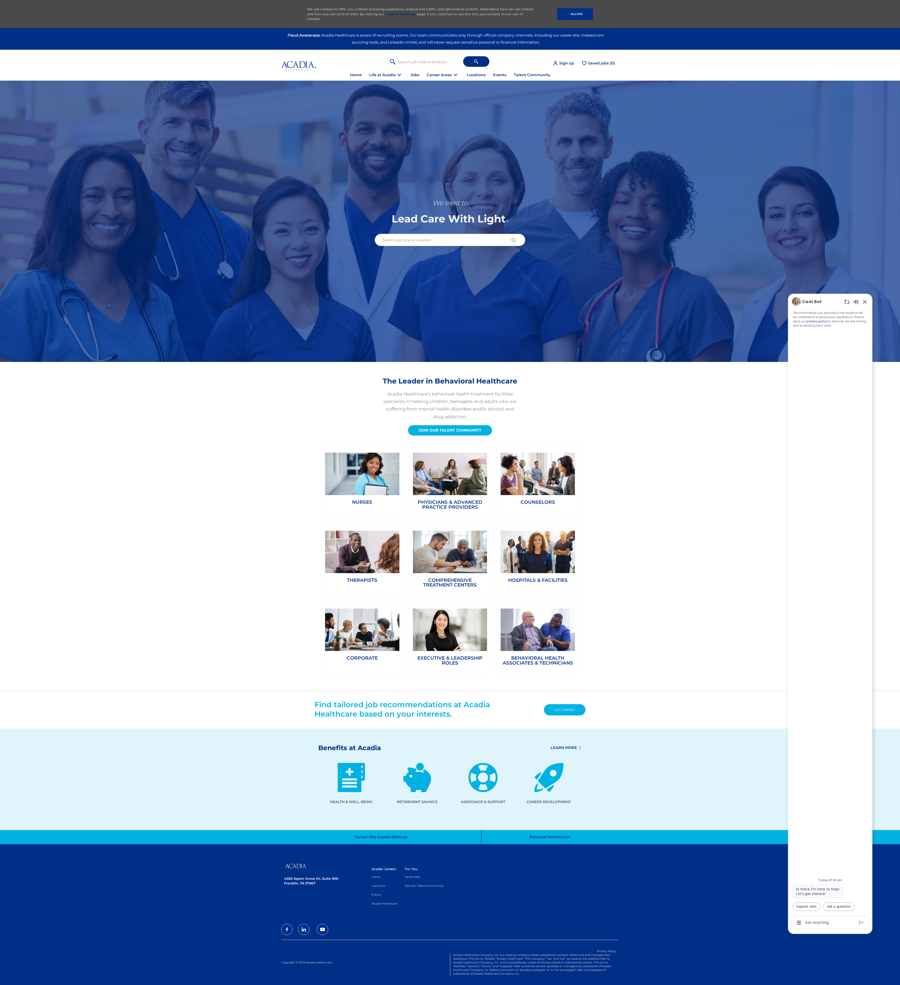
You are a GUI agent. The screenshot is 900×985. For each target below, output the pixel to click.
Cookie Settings (400, 14)
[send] (861, 922)
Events (499, 75)
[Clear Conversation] (847, 302)
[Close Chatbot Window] (865, 301)
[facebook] (286, 929)
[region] (830, 612)
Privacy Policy (606, 951)
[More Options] (799, 922)
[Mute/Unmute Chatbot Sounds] (855, 301)
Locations (476, 75)
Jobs (415, 75)
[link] (362, 479)
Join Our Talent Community (424, 885)
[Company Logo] (298, 63)
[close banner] (616, 34)
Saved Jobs (412, 877)
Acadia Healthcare (384, 903)
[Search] (476, 61)
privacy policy (817, 321)
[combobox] (424, 62)
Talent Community (532, 75)
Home (356, 75)
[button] (563, 63)
